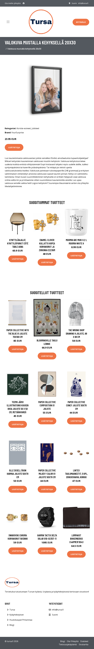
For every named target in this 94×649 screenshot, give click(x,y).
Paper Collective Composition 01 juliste (47, 405)
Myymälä (81, 22)
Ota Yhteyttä (72, 641)
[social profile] (23, 3)
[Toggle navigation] (8, 21)
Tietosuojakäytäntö (68, 644)
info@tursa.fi (83, 3)
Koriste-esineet (24, 128)
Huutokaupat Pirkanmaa (20, 619)
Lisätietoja (14, 147)
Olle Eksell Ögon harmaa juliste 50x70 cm (17, 474)
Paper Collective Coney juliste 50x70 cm (76, 405)
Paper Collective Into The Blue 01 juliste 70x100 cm (17, 333)
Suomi (74, 3)
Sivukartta (83, 644)
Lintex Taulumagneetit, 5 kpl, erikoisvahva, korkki (76, 474)
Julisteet (35, 128)
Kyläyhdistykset (16, 614)
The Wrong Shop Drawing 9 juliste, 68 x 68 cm (76, 333)
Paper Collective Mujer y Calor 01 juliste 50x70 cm (47, 474)
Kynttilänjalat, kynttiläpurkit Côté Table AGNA (17, 243)
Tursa (12, 609)
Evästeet (84, 641)
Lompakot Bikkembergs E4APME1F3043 (76, 539)
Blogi (11, 625)
